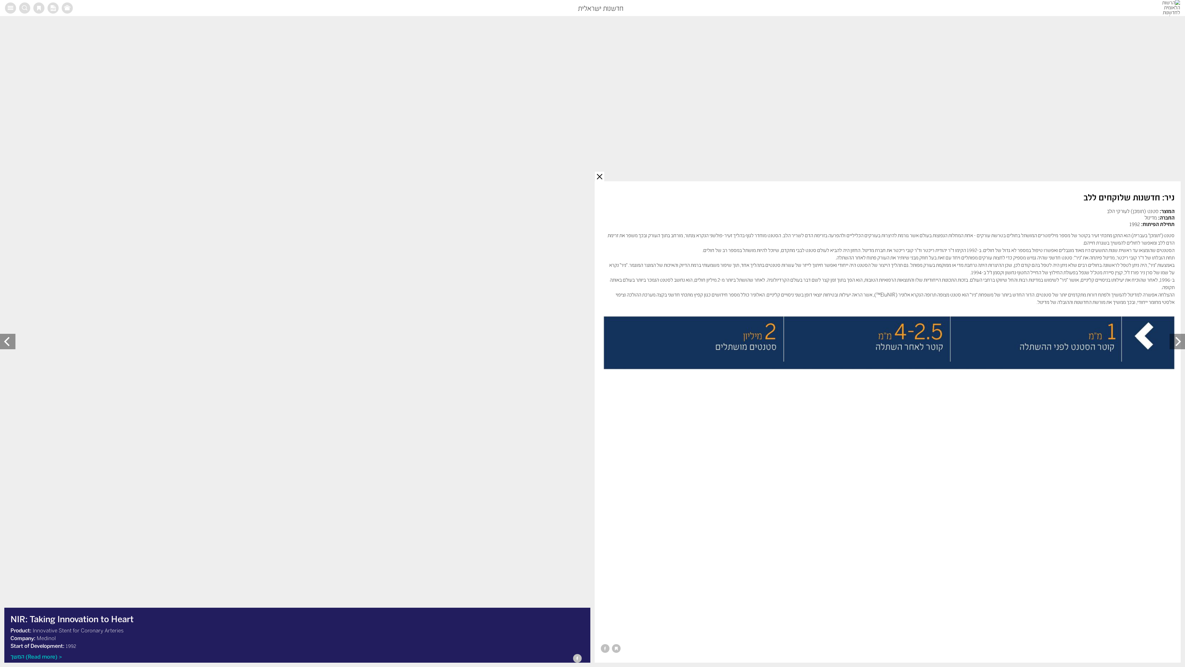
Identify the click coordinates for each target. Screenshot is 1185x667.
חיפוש (24, 8)
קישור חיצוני (67, 8)
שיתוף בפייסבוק (605, 648)
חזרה (600, 176)
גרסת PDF (53, 8)
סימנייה (38, 8)
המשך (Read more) (33, 656)
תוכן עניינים (10, 8)
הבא (7, 341)
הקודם (1177, 341)
